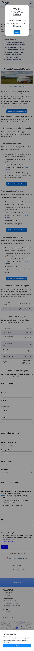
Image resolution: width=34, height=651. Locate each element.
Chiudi (17, 645)
